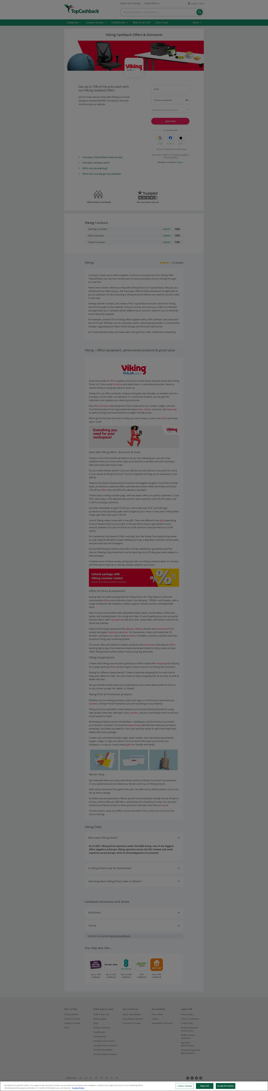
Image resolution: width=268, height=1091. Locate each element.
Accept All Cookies (225, 1086)
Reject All (204, 1086)
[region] (134, 1086)
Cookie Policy (78, 1088)
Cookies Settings (184, 1086)
